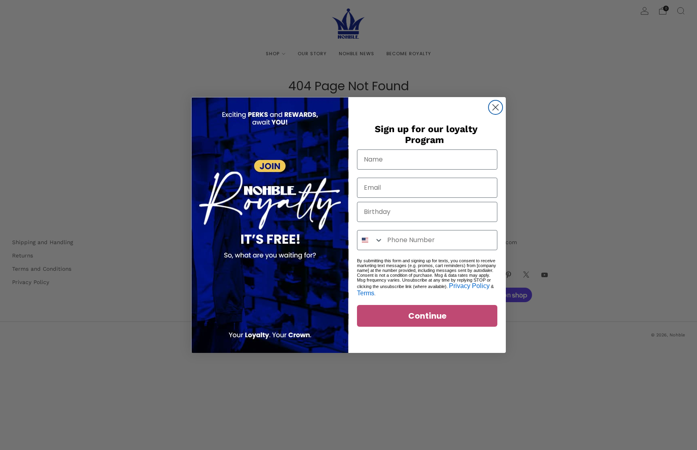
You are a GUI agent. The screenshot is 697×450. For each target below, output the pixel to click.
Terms (365, 293)
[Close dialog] (495, 107)
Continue (427, 315)
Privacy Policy (469, 285)
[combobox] (370, 240)
